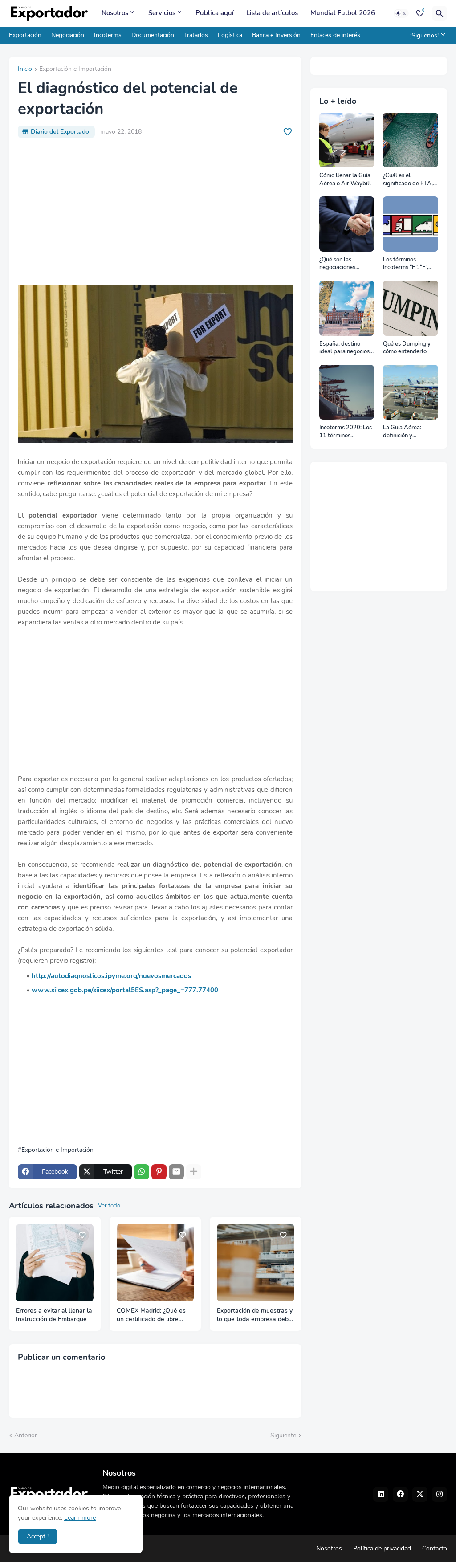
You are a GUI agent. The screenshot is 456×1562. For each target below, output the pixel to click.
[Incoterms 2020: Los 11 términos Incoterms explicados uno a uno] (347, 392)
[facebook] (400, 1494)
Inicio (25, 69)
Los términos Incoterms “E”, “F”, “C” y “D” (405, 264)
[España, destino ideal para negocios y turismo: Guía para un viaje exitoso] (347, 308)
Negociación (67, 35)
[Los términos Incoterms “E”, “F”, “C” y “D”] (410, 224)
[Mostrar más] (193, 1171)
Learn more (80, 1517)
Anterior (25, 1435)
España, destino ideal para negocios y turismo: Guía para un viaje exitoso (346, 348)
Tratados (196, 35)
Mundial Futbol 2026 (342, 12)
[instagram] (439, 1494)
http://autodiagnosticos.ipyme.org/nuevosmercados (111, 975)
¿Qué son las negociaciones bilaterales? (337, 264)
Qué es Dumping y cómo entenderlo (407, 348)
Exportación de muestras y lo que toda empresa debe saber (255, 1315)
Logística (230, 35)
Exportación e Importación (75, 69)
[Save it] (288, 132)
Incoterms (108, 35)
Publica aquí (214, 12)
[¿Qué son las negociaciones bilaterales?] (347, 224)
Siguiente (283, 1435)
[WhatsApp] (141, 1171)
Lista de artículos (272, 12)
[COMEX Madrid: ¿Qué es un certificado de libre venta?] (155, 1262)
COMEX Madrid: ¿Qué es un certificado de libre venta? (151, 1315)
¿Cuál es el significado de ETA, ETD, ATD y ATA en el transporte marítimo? (408, 180)
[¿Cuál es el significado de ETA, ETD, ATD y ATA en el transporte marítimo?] (410, 140)
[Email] (176, 1171)
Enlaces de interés (335, 35)
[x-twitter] (420, 1494)
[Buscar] (439, 13)
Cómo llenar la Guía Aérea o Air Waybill (345, 180)
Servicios (161, 12)
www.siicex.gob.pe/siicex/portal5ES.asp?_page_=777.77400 (125, 990)
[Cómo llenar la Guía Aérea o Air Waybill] (347, 140)
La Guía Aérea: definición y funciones (402, 432)
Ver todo (109, 1206)
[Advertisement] (155, 211)
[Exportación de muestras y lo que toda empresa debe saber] (255, 1262)
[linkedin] (380, 1494)
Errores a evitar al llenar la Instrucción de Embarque (54, 1315)
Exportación (25, 35)
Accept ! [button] (38, 1536)
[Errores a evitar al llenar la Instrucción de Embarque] (55, 1262)
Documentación (152, 35)
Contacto (434, 1548)
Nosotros (115, 12)
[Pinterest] (159, 1171)
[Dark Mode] (401, 13)
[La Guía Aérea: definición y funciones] (410, 392)
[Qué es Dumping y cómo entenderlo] (410, 308)
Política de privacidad (382, 1548)
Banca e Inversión (276, 35)
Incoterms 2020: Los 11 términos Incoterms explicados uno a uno (346, 432)
